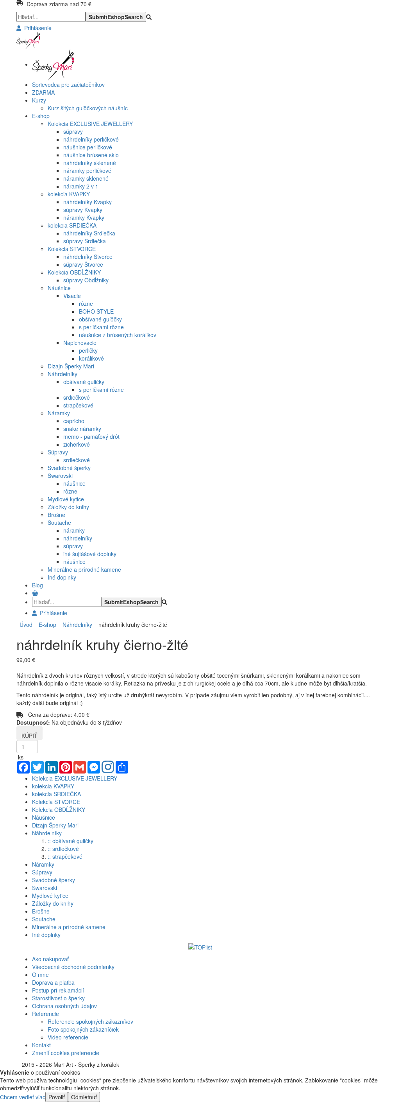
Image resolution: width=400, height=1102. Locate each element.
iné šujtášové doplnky (89, 554)
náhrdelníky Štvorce (87, 256)
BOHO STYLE (96, 311)
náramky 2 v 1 (80, 186)
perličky (88, 350)
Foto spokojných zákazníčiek (83, 1029)
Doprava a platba (53, 982)
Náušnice (59, 288)
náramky (74, 530)
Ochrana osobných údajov (64, 1006)
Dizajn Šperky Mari (71, 366)
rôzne (86, 303)
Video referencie (68, 1037)
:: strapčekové (65, 856)
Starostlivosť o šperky (58, 998)
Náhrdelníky (62, 374)
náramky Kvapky (83, 217)
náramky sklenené (86, 178)
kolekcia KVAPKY (69, 194)
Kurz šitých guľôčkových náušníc (88, 108)
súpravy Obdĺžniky (86, 280)
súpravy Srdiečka (84, 241)
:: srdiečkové (63, 849)
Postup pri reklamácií (58, 990)
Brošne (56, 515)
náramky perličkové (87, 170)
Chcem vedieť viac (22, 1097)
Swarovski (60, 475)
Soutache (59, 522)
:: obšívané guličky (70, 841)
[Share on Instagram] (108, 767)
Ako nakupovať (50, 959)
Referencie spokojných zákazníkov (90, 1021)
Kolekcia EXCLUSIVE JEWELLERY (90, 123)
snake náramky (82, 429)
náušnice (74, 483)
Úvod (26, 624)
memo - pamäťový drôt (91, 436)
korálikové (91, 358)
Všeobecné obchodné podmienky (73, 967)
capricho (73, 421)
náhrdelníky (77, 538)
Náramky (59, 413)
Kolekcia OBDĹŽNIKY (74, 272)
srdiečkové (76, 397)
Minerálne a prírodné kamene (84, 569)
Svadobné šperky (69, 468)
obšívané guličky (83, 382)
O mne (40, 974)
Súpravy (58, 452)
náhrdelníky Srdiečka (89, 233)
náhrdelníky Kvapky (87, 202)
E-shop (46, 624)
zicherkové (76, 444)
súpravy (73, 131)
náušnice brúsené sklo (91, 155)
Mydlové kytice (66, 499)
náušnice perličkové (87, 147)
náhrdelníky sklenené (89, 163)
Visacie (72, 296)
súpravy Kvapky (82, 210)
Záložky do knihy (68, 507)
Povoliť (56, 1097)
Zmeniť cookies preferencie (65, 1053)
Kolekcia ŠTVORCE (72, 249)
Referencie (45, 1014)
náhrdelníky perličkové (91, 139)
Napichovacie (79, 342)
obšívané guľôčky (100, 319)
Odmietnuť (84, 1097)
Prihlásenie (36, 28)
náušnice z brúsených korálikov (117, 335)
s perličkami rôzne (101, 327)
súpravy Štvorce (83, 264)
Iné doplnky (62, 577)
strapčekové (78, 405)
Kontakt (41, 1045)
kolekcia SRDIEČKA (72, 225)
